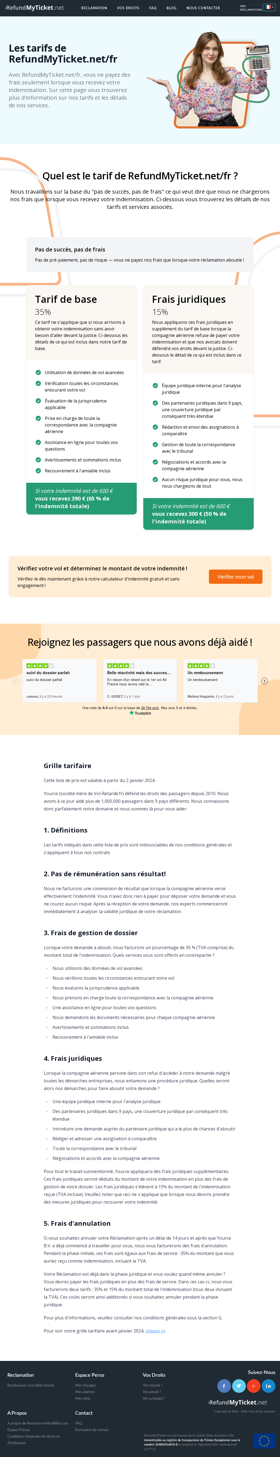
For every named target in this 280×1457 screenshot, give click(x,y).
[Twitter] (239, 1386)
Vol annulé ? (152, 1392)
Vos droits (128, 8)
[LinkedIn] (268, 1386)
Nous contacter (203, 8)
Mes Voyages (85, 1385)
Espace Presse (18, 1430)
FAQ (153, 8)
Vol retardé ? (152, 1385)
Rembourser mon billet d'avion (30, 1385)
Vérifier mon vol (236, 576)
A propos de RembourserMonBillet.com (37, 1423)
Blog (172, 8)
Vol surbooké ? (154, 1398)
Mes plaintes (85, 1392)
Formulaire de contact (92, 1430)
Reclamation (94, 8)
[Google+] (254, 1386)
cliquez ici (155, 1331)
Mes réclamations (250, 8)
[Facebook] (224, 1386)
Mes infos (83, 1398)
